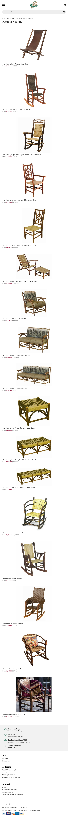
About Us (5, 759)
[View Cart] (63, 5)
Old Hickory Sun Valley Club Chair (14, 319)
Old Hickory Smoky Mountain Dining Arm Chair (19, 200)
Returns (4, 772)
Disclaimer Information (9, 807)
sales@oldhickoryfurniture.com (12, 795)
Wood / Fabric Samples (9, 770)
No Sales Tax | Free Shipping (11, 777)
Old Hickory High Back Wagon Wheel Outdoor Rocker (21, 155)
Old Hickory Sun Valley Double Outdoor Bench (19, 460)
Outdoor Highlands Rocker (12, 578)
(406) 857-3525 (7, 793)
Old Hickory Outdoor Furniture (24, 18)
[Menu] (4, 5)
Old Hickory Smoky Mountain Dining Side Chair (19, 245)
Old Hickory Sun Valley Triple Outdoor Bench (18, 488)
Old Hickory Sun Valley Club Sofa (14, 388)
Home (3, 18)
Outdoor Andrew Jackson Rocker (14, 533)
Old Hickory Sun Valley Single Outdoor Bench (19, 428)
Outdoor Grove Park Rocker (12, 624)
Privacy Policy (23, 807)
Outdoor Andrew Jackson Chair (14, 714)
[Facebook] (3, 804)
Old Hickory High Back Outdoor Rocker (16, 109)
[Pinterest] (10, 804)
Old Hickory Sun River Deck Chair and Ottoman (19, 281)
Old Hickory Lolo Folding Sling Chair (15, 64)
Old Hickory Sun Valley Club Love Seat (16, 355)
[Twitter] (6, 804)
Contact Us (6, 761)
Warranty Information (9, 775)
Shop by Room (10, 18)
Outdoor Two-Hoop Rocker (12, 669)
